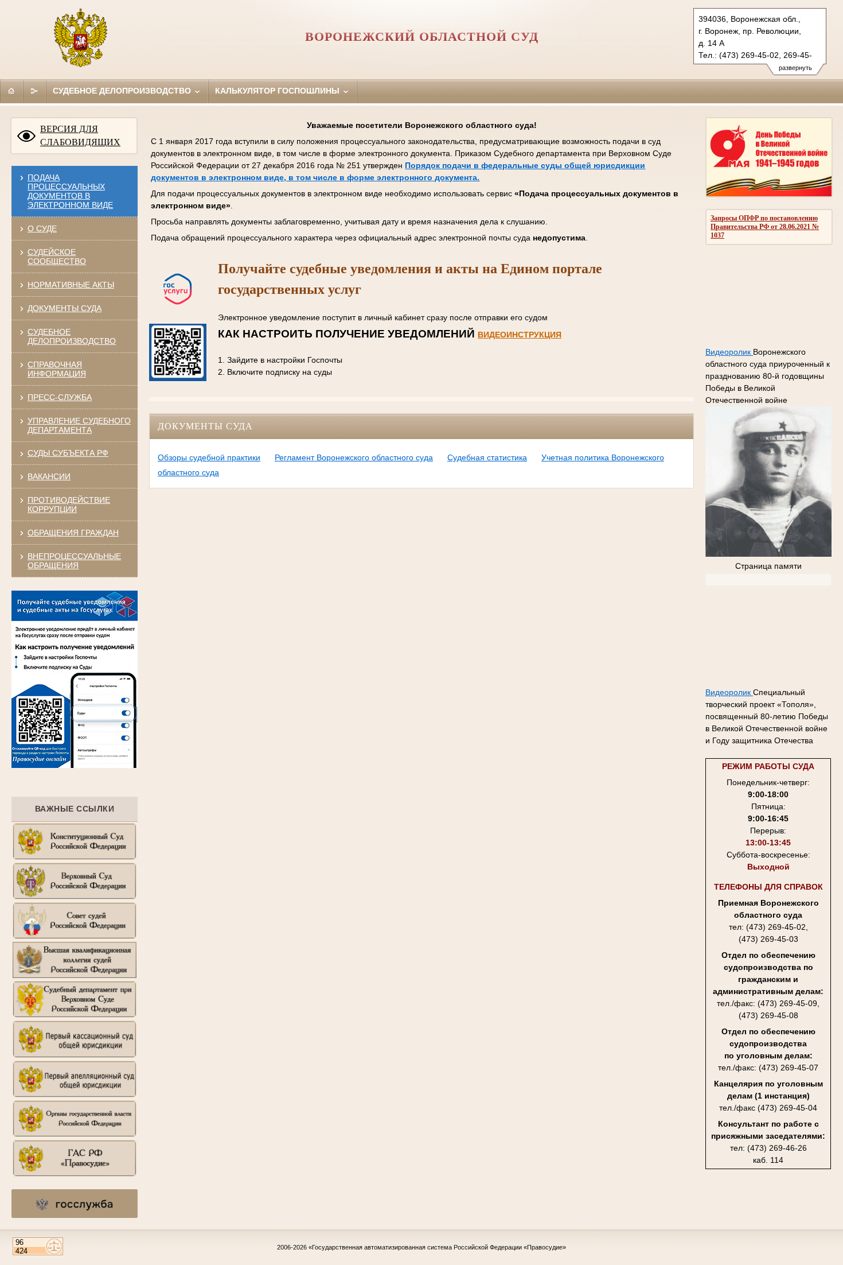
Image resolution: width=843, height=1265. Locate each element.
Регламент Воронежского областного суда (354, 457)
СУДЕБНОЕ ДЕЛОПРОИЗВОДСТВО (72, 336)
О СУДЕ (42, 228)
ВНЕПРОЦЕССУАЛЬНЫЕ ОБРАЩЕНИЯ (74, 561)
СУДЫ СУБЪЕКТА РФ (68, 452)
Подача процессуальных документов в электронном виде (70, 191)
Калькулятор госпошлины (278, 90)
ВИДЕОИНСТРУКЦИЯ (519, 334)
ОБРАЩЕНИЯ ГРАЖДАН (73, 532)
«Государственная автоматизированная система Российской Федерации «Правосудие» (437, 1247)
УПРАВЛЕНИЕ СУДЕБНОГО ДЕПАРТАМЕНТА (79, 425)
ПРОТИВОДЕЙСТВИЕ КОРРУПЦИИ (69, 504)
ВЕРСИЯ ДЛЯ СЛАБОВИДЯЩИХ (80, 135)
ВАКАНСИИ (49, 476)
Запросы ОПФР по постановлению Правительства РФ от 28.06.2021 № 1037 (765, 226)
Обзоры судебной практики (209, 457)
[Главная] (11, 90)
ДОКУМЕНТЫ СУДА (65, 308)
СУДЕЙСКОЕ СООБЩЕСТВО (57, 256)
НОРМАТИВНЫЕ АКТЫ (71, 284)
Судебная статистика (487, 457)
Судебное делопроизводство (123, 90)
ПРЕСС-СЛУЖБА (60, 397)
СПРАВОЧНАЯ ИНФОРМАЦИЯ (57, 369)
